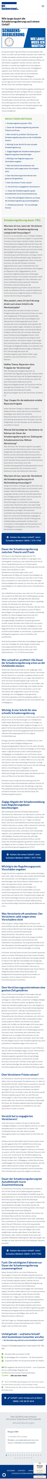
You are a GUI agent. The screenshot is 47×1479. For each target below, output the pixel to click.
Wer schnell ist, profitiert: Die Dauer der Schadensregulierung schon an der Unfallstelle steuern (23, 137)
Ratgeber (11, 1471)
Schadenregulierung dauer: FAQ (19, 123)
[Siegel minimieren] (45, 1464)
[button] (6, 1455)
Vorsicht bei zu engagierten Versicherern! (24, 186)
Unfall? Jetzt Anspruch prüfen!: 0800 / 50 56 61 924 (26, 1399)
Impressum (32, 1471)
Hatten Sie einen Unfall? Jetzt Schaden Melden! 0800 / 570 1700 (23, 539)
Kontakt (21, 1471)
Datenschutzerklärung (22, 1473)
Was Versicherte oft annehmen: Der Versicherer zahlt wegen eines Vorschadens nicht (22, 168)
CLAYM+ (5, 1375)
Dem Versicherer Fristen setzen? (19, 182)
